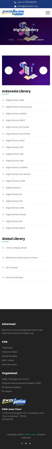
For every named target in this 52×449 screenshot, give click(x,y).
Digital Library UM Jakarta (18, 174)
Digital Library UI (13, 187)
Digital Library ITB (14, 201)
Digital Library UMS (15, 160)
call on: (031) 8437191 (26, 2)
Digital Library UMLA (15, 140)
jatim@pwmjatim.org (28, 6)
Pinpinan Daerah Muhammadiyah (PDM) (21, 383)
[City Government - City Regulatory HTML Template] (13, 12)
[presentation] (9, 70)
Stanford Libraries (14, 277)
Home (11, 40)
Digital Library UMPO (15, 120)
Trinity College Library (16, 247)
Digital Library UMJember (18, 133)
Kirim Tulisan (8, 360)
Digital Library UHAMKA (17, 167)
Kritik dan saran (9, 364)
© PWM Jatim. (30, 434)
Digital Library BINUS (15, 228)
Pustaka (22, 40)
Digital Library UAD (14, 154)
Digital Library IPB (14, 221)
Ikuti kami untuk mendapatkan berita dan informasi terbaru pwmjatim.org (22, 331)
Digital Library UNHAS (16, 214)
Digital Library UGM (15, 207)
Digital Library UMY (15, 147)
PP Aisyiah (7, 391)
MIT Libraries (12, 267)
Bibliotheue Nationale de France (22, 257)
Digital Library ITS (14, 194)
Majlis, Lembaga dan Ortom (15, 379)
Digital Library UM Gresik (17, 127)
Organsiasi (7, 347)
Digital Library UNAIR (15, 180)
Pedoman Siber (9, 351)
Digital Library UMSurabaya (19, 106)
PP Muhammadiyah (11, 387)
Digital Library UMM (15, 100)
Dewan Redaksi (9, 356)
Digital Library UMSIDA (16, 113)
